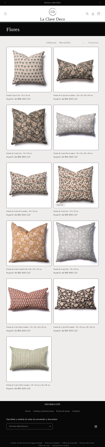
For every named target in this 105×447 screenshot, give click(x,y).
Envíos (28, 411)
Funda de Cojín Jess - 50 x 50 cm (19, 153)
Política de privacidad (69, 443)
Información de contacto (60, 445)
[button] (5, 14)
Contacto (76, 411)
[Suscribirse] (49, 426)
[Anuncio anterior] (5, 3)
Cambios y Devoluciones (43, 411)
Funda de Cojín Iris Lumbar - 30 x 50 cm (21, 211)
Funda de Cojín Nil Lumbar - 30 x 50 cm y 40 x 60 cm (74, 327)
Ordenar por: (51, 43)
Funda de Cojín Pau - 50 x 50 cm (66, 269)
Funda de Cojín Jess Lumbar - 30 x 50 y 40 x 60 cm (73, 95)
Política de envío (44, 445)
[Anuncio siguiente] (100, 3)
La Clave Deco (22, 443)
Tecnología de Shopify (34, 443)
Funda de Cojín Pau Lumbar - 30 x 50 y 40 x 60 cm (73, 153)
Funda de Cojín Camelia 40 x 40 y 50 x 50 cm (24, 269)
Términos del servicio (87, 443)
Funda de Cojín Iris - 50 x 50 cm (66, 211)
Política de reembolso (52, 443)
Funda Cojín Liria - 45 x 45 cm (18, 95)
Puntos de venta (63, 411)
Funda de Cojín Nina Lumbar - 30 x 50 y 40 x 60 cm (26, 327)
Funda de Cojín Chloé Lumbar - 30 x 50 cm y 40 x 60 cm (28, 385)
